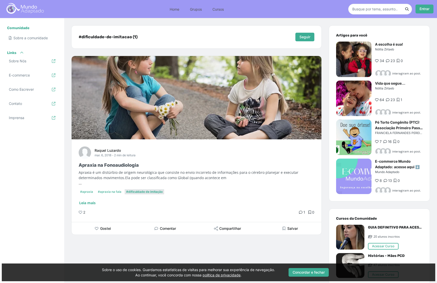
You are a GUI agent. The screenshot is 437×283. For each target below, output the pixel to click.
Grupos (196, 9)
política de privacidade (222, 275)
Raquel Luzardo (108, 150)
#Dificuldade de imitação (144, 192)
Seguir (304, 37)
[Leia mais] (354, 59)
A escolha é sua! (389, 44)
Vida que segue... (390, 83)
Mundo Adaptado (387, 172)
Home (174, 9)
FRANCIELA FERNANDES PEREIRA (399, 133)
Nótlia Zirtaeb (384, 49)
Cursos (218, 9)
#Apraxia (86, 192)
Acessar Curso (383, 246)
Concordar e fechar (309, 272)
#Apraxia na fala (109, 192)
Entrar (424, 9)
